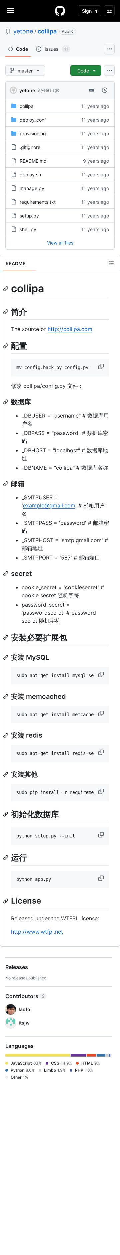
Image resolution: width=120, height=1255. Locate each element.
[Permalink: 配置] (6, 345)
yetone (23, 31)
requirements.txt (38, 202)
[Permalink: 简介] (6, 311)
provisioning (33, 133)
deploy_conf (33, 120)
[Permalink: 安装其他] (6, 774)
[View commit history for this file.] (104, 90)
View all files (60, 243)
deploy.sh (30, 174)
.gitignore (30, 147)
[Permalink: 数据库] (6, 402)
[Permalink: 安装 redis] (6, 735)
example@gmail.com (49, 505)
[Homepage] (60, 10)
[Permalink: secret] (6, 573)
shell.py (28, 229)
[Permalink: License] (6, 901)
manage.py (32, 188)
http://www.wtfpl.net (37, 931)
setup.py (29, 215)
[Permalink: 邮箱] (6, 483)
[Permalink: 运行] (6, 857)
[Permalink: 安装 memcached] (6, 696)
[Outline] (111, 263)
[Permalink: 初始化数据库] (6, 814)
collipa (47, 31)
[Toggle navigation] (10, 10)
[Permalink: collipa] (6, 288)
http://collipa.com (70, 329)
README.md (33, 161)
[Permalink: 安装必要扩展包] (6, 637)
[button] (101, 366)
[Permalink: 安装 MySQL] (6, 657)
